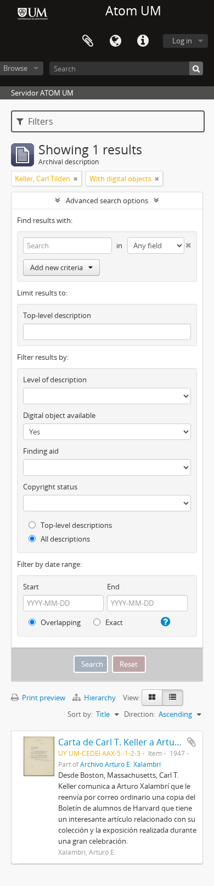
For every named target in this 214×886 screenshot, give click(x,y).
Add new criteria (56, 267)
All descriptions (64, 539)
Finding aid (41, 451)
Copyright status (50, 487)
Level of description (55, 380)
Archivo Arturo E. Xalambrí (120, 764)
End (113, 587)
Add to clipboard (191, 742)
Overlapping (60, 622)
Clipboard (88, 41)
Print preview (42, 698)
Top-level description (57, 315)
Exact (113, 622)
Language (115, 41)
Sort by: (80, 714)
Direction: (139, 714)
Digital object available (59, 415)
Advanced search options (107, 200)
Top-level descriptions (75, 525)
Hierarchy (99, 698)
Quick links (142, 41)
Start (31, 587)
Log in (182, 41)
